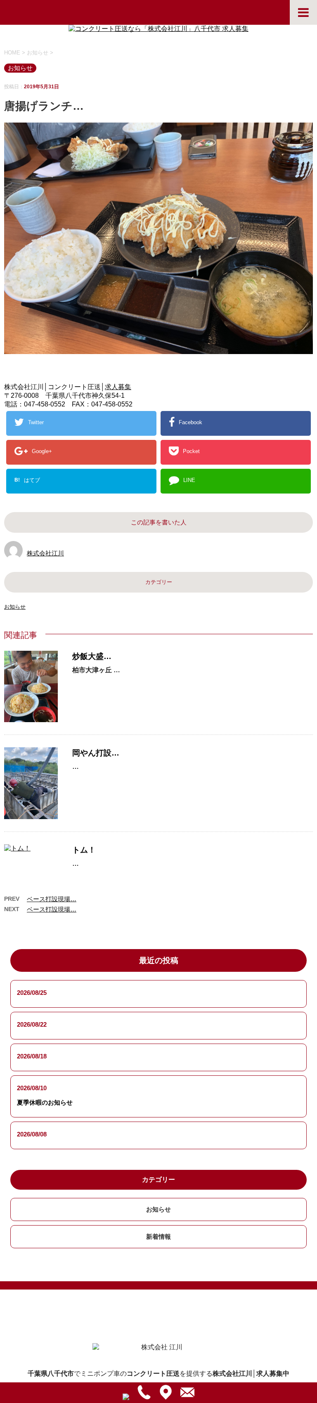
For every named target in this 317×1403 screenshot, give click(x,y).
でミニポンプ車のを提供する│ (158, 1373)
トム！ (84, 850)
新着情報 (158, 1236)
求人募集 (118, 386)
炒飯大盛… (91, 656)
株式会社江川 (45, 553)
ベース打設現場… (51, 898)
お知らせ (15, 607)
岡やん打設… (95, 753)
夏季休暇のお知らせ (45, 1102)
